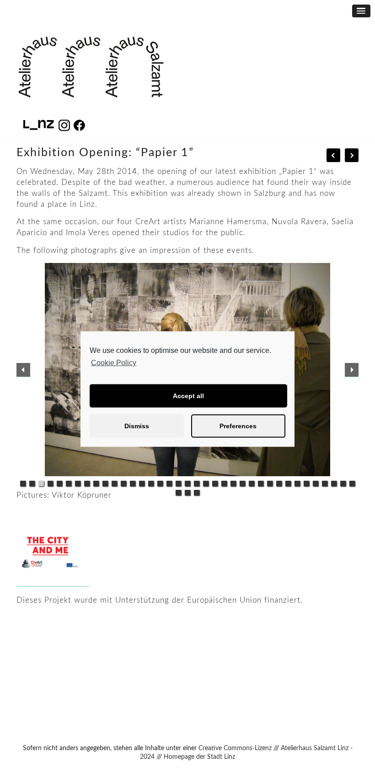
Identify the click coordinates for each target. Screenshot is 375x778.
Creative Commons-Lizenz (235, 748)
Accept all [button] (188, 396)
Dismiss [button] (136, 426)
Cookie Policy (113, 363)
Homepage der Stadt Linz (199, 757)
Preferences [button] (238, 426)
